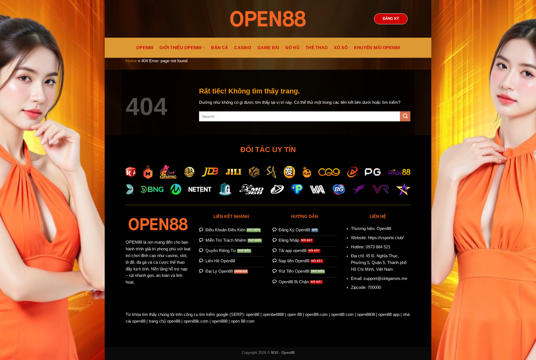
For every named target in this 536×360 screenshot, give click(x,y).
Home (131, 61)
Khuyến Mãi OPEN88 (377, 47)
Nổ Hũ (292, 47)
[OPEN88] (268, 19)
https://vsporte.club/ (386, 238)
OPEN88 (144, 47)
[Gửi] (405, 116)
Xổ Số (341, 47)
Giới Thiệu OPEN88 (180, 47)
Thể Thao (317, 47)
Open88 (384, 228)
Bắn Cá (219, 47)
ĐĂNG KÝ (391, 19)
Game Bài (268, 47)
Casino (242, 47)
